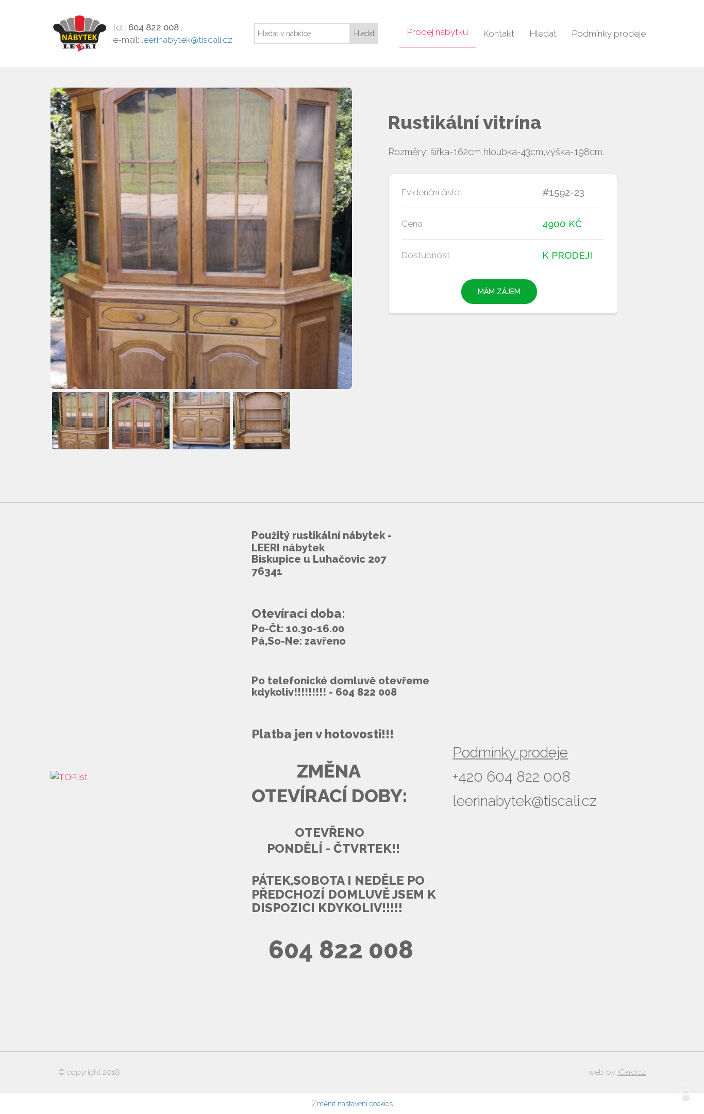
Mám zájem (499, 292)
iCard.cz (631, 1072)
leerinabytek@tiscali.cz (186, 40)
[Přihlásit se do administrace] (686, 1096)
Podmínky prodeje (510, 752)
